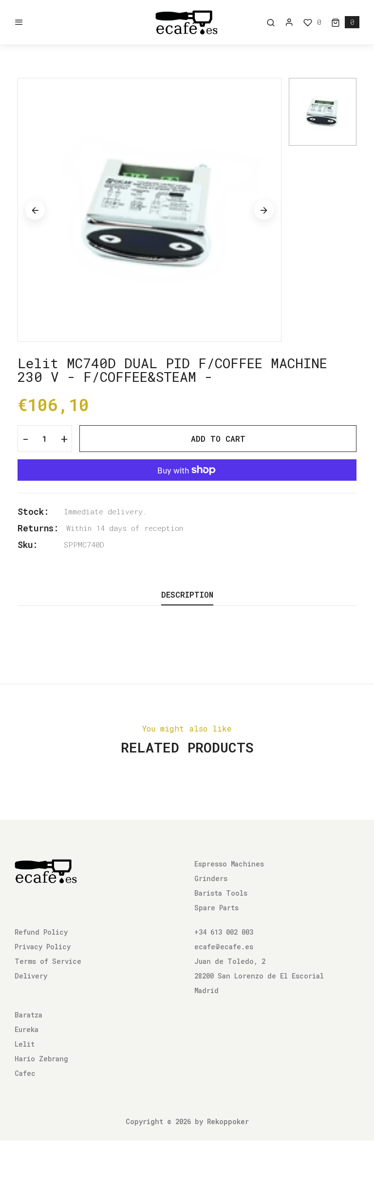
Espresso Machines (229, 863)
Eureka (26, 1029)
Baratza (28, 1014)
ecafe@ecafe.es (223, 946)
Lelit (25, 1044)
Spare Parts (216, 907)
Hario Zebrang (41, 1058)
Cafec (25, 1073)
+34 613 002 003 (223, 932)
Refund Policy (41, 932)
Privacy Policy (43, 946)
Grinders (210, 878)
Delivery (31, 975)
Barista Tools (220, 893)
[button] (345, 22)
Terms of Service (48, 961)
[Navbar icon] (19, 22)
